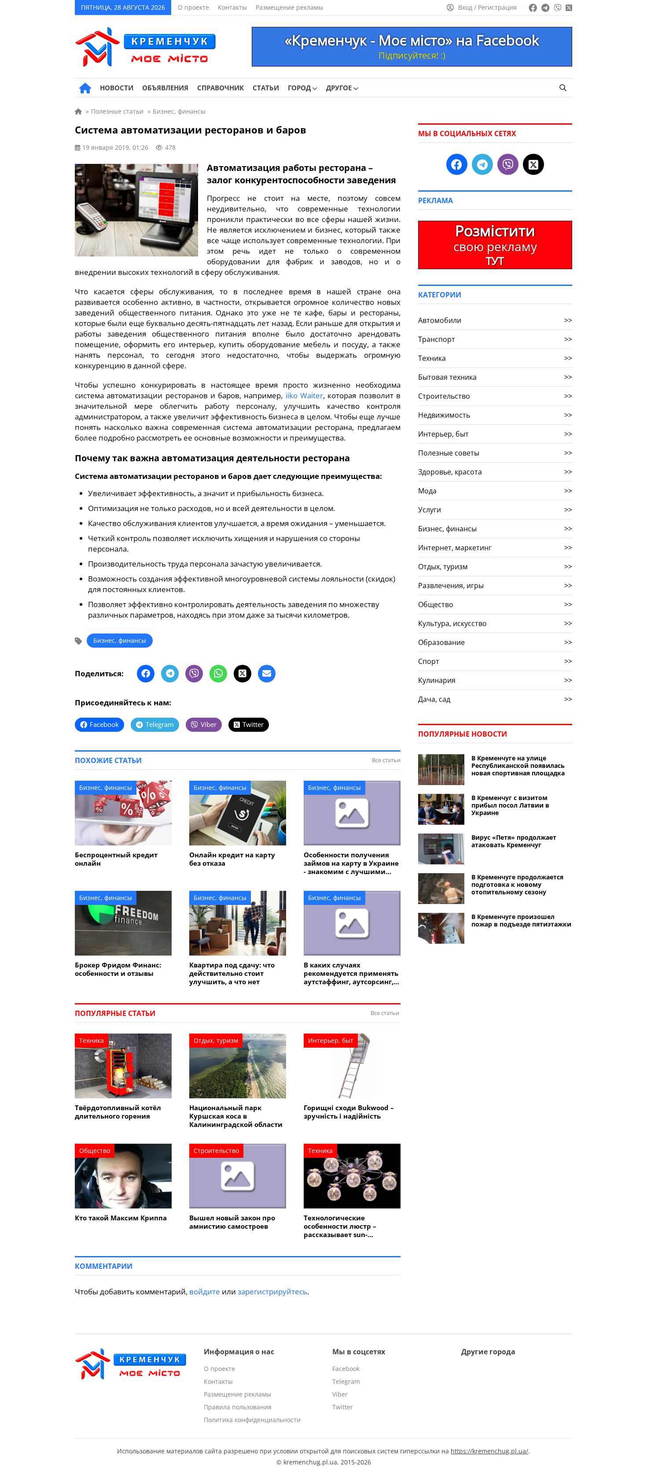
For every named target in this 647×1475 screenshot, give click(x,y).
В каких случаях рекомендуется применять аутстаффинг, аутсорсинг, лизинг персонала (351, 973)
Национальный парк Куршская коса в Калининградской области (236, 1116)
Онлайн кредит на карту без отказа (232, 859)
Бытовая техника (495, 377)
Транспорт (495, 339)
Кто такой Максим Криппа (121, 1218)
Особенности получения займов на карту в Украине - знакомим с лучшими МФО (351, 863)
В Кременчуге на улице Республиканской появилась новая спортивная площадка (518, 765)
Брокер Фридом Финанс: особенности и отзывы (118, 969)
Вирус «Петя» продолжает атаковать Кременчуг (513, 841)
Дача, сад (495, 699)
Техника (91, 1040)
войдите (204, 1291)
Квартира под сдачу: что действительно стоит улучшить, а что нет (232, 973)
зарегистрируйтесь (272, 1291)
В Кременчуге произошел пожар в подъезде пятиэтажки (521, 920)
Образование (495, 642)
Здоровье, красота (495, 472)
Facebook (346, 1368)
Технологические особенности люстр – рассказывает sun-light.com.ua (340, 1226)
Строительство (216, 1150)
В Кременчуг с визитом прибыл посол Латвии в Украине (510, 805)
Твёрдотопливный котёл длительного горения (118, 1112)
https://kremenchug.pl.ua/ (489, 1451)
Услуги (495, 510)
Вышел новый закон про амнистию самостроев (232, 1222)
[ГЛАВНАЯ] (85, 88)
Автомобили (495, 320)
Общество (94, 1150)
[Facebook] (145, 673)
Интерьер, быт (330, 1040)
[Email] (267, 673)
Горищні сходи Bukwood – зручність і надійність (349, 1112)
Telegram (346, 1381)
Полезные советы (495, 453)
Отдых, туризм (216, 1040)
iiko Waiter (304, 395)
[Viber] (194, 673)
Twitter (342, 1407)
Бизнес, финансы (119, 640)
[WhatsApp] (218, 673)
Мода (495, 491)
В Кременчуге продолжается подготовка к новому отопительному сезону (517, 884)
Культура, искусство (495, 623)
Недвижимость (495, 415)
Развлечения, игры (495, 585)
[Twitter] (242, 673)
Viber (340, 1394)
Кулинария (495, 680)
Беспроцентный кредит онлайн (116, 859)
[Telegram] (170, 673)
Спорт (495, 661)
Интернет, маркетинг (495, 547)
